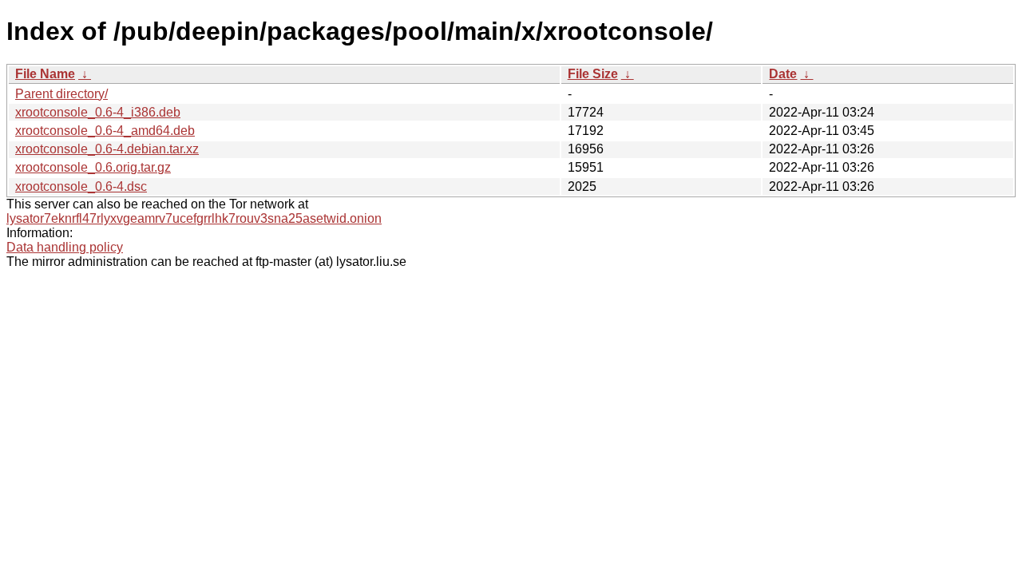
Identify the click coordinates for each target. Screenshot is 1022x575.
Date (783, 74)
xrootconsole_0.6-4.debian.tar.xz (107, 149)
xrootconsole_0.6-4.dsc (81, 186)
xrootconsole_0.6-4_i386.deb (97, 112)
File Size (593, 74)
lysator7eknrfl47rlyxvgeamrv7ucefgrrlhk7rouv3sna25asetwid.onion (194, 218)
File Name (45, 74)
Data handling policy (64, 247)
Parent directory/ (61, 94)
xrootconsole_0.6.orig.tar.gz (93, 167)
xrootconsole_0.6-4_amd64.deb (105, 130)
